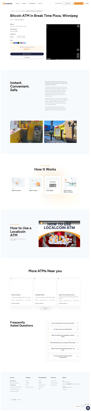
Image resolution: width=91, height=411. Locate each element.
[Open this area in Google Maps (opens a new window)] (49, 59)
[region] (63, 42)
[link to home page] (7, 3)
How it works (27, 57)
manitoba (17, 11)
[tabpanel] (45, 187)
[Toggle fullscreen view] (78, 26)
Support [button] (40, 3)
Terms (73, 59)
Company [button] (24, 3)
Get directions (28, 53)
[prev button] (43, 197)
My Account (59, 3)
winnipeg (23, 11)
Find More (45, 308)
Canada (12, 11)
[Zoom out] (78, 57)
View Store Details (15, 303)
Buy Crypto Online (78, 3)
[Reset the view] (78, 49)
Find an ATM (67, 3)
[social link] (11, 399)
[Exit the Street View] (47, 26)
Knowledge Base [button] (32, 3)
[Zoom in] (78, 54)
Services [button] (17, 3)
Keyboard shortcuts (58, 59)
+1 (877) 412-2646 (14, 31)
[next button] (47, 197)
